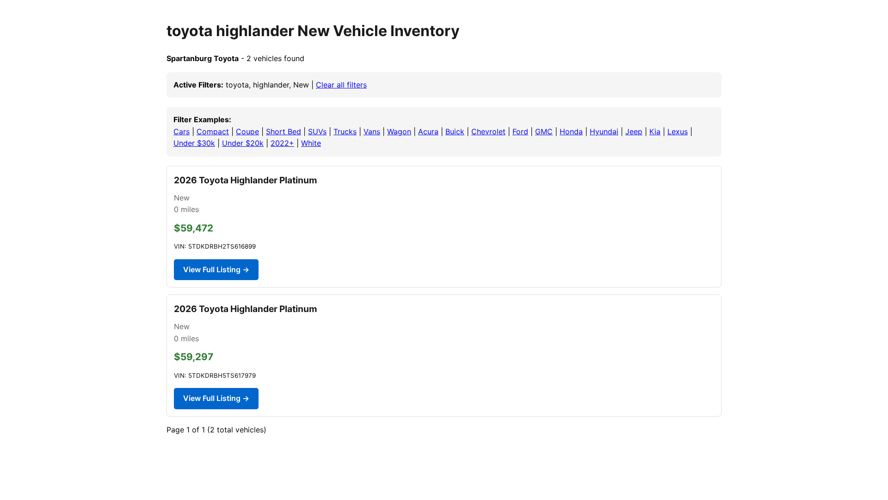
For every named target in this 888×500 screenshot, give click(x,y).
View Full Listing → (216, 269)
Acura (428, 131)
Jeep (633, 131)
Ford (520, 131)
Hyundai (604, 131)
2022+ (282, 143)
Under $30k (194, 143)
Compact (213, 131)
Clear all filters (341, 84)
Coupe (247, 131)
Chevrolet (488, 131)
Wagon (399, 131)
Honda (571, 131)
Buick (454, 131)
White (311, 143)
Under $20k (243, 143)
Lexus (677, 131)
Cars (181, 131)
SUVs (317, 131)
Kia (654, 131)
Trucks (345, 131)
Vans (372, 131)
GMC (544, 131)
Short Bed (283, 131)
